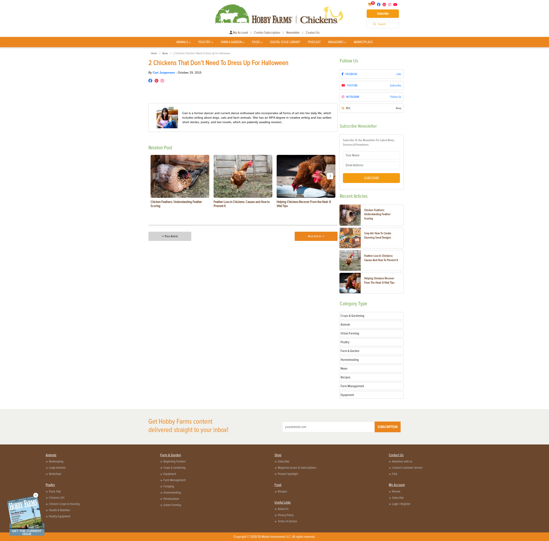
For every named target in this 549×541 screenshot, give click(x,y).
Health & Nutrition (59, 510)
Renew (396, 491)
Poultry (204, 42)
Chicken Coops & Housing (64, 504)
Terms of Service (287, 521)
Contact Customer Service (407, 468)
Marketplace (363, 42)
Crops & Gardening (174, 468)
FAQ (394, 474)
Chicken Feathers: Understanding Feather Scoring (377, 214)
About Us (283, 509)
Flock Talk (55, 491)
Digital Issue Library (285, 42)
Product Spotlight (288, 474)
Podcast (314, 42)
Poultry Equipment (59, 516)
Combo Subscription (267, 32)
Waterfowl (55, 474)
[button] (330, 176)
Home (154, 53)
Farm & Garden (231, 42)
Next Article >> (316, 236)
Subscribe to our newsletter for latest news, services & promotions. (369, 142)
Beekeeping (56, 461)
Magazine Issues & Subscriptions (297, 468)
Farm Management (174, 480)
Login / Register (401, 504)
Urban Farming (172, 505)
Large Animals (57, 468)
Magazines (336, 42)
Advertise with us (402, 461)
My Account (240, 32)
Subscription (387, 427)
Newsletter (293, 32)
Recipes (282, 491)
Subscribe (383, 13)
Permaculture (171, 499)
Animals (182, 42)
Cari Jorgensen (164, 72)
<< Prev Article (170, 236)
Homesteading (172, 492)
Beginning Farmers (174, 461)
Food (256, 42)
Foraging (168, 486)
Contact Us (313, 32)
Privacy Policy (286, 515)
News (165, 53)
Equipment (169, 474)
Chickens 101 (56, 498)
